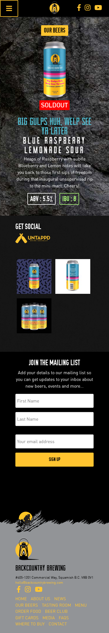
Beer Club (56, 611)
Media (48, 617)
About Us (40, 598)
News (60, 598)
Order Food (28, 611)
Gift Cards (27, 617)
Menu (81, 605)
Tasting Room (56, 605)
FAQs (64, 617)
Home (21, 598)
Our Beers (54, 30)
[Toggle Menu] (9, 8)
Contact (58, 624)
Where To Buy (30, 624)
